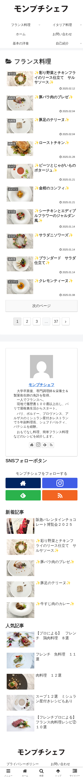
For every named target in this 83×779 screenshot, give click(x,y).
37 (56, 321)
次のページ (41, 306)
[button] (74, 527)
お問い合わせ (60, 764)
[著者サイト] (32, 445)
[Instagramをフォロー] (38, 445)
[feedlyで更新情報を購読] (44, 445)
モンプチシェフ (41, 385)
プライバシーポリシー (22, 764)
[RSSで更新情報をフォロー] (51, 445)
